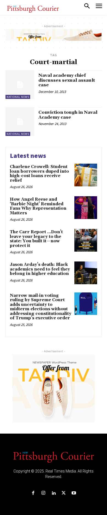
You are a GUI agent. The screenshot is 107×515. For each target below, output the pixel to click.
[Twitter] (63, 493)
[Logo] (53, 456)
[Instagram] (43, 493)
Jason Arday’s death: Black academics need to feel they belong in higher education (40, 269)
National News (18, 97)
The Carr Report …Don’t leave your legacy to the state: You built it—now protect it (36, 238)
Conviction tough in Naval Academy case (67, 115)
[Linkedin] (53, 493)
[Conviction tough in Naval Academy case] (19, 121)
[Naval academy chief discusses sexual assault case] (19, 84)
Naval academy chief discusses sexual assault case (66, 80)
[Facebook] (33, 493)
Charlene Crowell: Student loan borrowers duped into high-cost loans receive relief (39, 173)
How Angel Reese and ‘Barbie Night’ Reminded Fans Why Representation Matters (38, 206)
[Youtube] (74, 493)
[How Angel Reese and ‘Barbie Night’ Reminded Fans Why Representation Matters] (85, 207)
